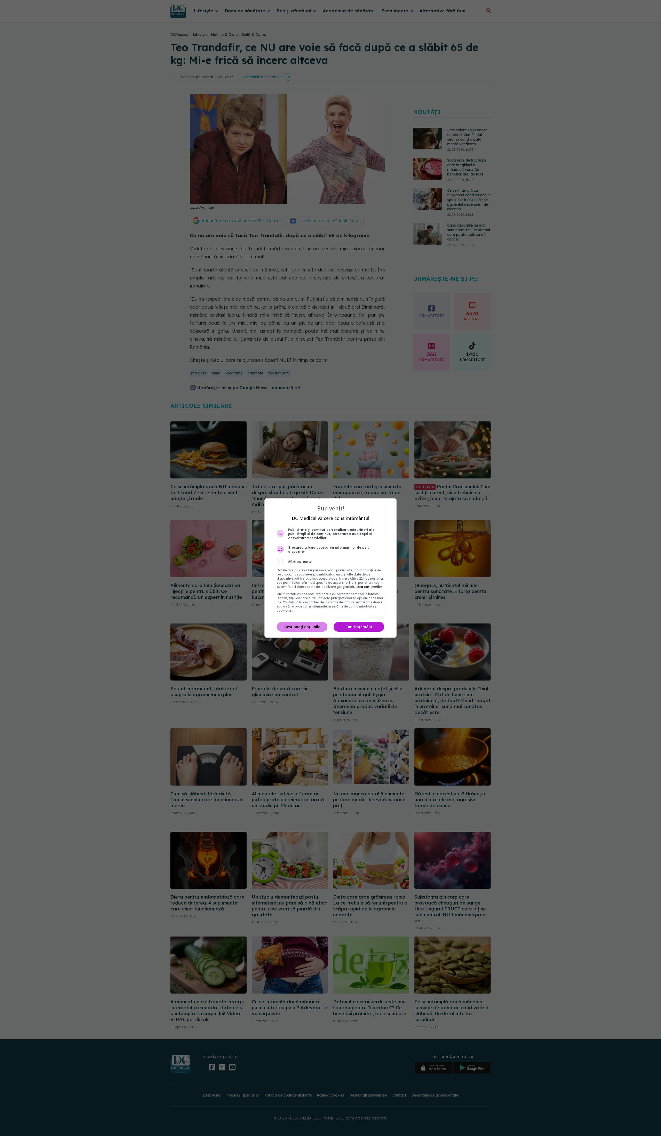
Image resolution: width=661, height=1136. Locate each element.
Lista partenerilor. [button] (369, 587)
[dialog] (330, 568)
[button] (330, 561)
